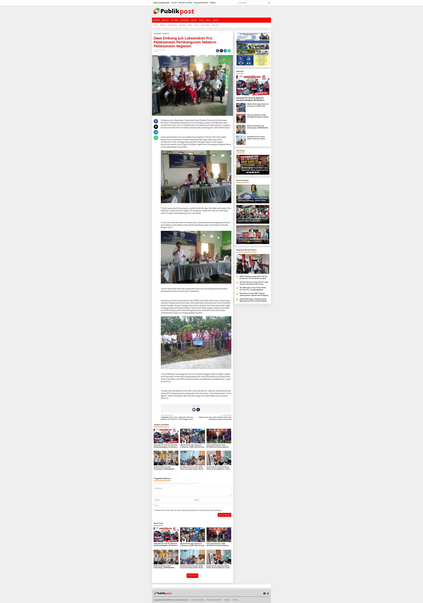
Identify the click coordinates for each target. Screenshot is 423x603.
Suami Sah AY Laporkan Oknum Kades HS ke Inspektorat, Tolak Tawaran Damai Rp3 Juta (218, 468)
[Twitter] (198, 409)
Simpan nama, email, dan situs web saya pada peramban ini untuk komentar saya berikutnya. (189, 510)
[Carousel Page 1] (247, 172)
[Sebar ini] (217, 50)
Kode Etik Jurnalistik (197, 600)
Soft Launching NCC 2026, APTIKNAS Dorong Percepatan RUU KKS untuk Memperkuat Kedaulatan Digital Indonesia (217, 446)
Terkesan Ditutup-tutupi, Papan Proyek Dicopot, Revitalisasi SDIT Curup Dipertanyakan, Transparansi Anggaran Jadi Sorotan (254, 283)
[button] (269, 3)
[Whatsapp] (229, 50)
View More (192, 576)
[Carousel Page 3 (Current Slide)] (253, 172)
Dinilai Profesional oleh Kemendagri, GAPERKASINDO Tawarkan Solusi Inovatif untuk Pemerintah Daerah (165, 468)
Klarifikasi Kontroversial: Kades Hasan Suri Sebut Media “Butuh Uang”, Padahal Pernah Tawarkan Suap (191, 468)
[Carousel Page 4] (255, 172)
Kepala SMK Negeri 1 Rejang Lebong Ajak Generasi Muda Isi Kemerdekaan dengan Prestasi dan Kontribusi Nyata (254, 300)
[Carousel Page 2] (250, 172)
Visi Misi (235, 600)
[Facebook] (194, 409)
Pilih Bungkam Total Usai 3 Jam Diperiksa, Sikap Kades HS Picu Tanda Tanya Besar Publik (251, 169)
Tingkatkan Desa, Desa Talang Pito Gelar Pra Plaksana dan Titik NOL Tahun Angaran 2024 (177, 417)
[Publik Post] (173, 11)
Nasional (156, 51)
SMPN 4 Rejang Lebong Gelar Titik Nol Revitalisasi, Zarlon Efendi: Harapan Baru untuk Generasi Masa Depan (253, 277)
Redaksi (227, 600)
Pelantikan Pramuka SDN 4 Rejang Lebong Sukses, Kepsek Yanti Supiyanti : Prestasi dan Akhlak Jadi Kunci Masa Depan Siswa (254, 294)
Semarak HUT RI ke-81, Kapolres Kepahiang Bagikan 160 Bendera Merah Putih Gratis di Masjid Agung (165, 446)
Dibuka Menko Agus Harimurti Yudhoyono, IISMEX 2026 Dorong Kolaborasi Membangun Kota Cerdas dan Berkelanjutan (192, 446)
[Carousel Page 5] (258, 172)
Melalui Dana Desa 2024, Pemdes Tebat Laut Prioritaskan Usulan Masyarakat (215, 417)
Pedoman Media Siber (214, 600)
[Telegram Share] (225, 50)
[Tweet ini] (221, 50)
